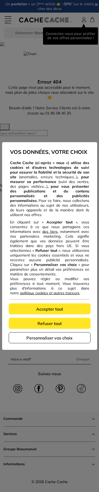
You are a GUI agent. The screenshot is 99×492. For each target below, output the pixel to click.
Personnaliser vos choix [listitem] (49, 338)
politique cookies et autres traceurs (49, 293)
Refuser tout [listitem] (49, 323)
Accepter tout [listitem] (49, 309)
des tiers (49, 231)
